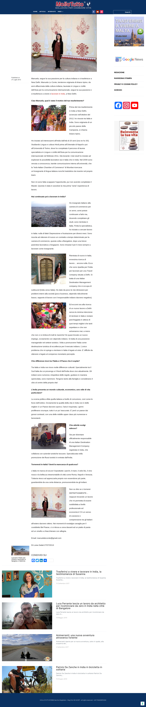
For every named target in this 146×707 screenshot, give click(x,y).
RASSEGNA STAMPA (123, 78)
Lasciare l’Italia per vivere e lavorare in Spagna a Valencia (18, 559)
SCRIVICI (118, 90)
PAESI (59, 11)
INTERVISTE (52, 11)
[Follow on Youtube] (97, 11)
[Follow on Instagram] (101, 11)
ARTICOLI (42, 11)
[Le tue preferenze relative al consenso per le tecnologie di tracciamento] (142, 703)
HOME (35, 11)
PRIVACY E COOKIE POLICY (126, 84)
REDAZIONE (119, 72)
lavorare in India (58, 94)
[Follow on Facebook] (93, 11)
